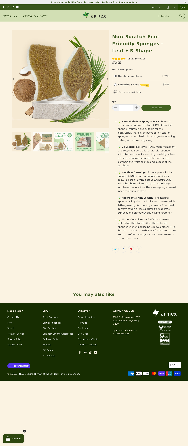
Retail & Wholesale (87, 344)
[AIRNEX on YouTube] (17, 7)
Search (10, 328)
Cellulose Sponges (52, 323)
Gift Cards (48, 350)
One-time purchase (130, 76)
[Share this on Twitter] (115, 249)
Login (173, 7)
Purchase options (123, 69)
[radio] (115, 76)
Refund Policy (14, 344)
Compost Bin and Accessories (58, 333)
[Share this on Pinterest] (131, 249)
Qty (114, 101)
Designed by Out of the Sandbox (41, 374)
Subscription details (130, 92)
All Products (49, 355)
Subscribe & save (133, 84)
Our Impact (84, 328)
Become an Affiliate (88, 339)
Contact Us (13, 317)
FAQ (9, 323)
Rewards (82, 323)
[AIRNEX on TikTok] (12, 7)
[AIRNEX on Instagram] (8, 7)
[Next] (107, 79)
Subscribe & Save (86, 317)
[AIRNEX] (94, 16)
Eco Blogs (83, 333)
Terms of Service (15, 333)
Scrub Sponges (50, 317)
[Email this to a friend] (139, 249)
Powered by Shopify (69, 374)
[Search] (180, 16)
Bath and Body (50, 339)
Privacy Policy (14, 339)
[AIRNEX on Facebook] (3, 7)
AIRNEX (19, 374)
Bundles (47, 344)
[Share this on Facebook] (123, 249)
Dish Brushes (49, 328)
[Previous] (14, 79)
